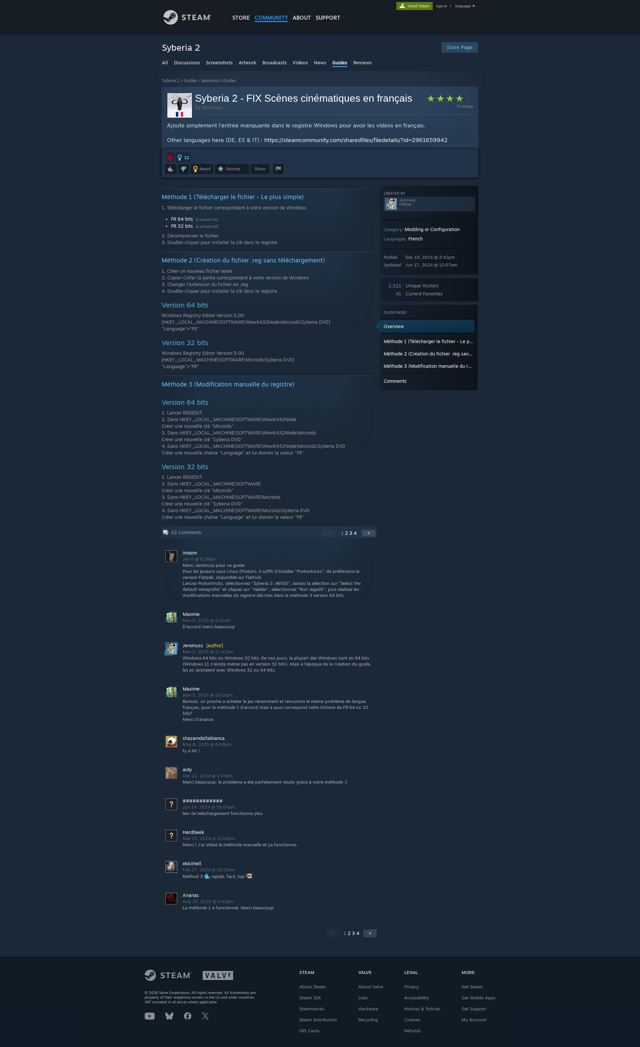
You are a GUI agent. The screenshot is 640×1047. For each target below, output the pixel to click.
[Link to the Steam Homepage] (187, 23)
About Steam (312, 986)
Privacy (411, 986)
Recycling (368, 1019)
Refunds (412, 1030)
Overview (394, 326)
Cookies (412, 1019)
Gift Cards (309, 1030)
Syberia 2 (171, 80)
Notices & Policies (422, 1008)
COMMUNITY (271, 17)
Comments (395, 381)
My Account (474, 1019)
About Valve (370, 986)
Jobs (363, 997)
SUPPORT (328, 17)
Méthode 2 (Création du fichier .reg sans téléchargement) (446, 353)
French (415, 238)
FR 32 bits (182, 226)
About (302, 17)
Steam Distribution (318, 1019)
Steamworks (311, 1008)
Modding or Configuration (432, 229)
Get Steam (472, 986)
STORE (241, 17)
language (463, 6)
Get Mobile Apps (478, 997)
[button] (170, 157)
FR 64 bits (182, 219)
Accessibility (416, 997)
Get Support (474, 1008)
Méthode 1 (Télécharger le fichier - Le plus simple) (438, 341)
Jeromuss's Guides (218, 80)
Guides (190, 80)
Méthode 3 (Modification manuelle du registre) (434, 366)
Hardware (368, 1008)
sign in (441, 6)
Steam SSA (310, 997)
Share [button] (260, 168)
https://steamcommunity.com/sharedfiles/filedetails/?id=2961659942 (356, 139)
